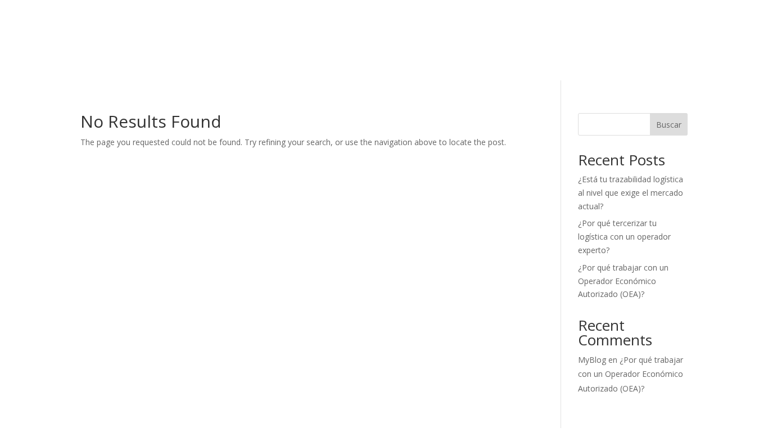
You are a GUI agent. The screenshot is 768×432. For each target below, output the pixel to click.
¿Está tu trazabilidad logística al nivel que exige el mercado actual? (630, 193)
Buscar (668, 124)
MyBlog (592, 359)
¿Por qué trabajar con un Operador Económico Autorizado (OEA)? (623, 281)
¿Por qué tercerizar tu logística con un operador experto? (624, 236)
